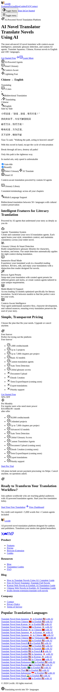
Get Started (30, 11)
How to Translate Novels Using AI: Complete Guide (30, 580)
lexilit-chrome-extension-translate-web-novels (27, 590)
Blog (17, 6)
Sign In (21, 11)
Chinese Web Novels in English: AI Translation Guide (31, 588)
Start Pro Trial (7, 466)
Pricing (12, 6)
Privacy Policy (13, 604)
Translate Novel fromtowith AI (27, 619)
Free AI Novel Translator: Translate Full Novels (28, 583)
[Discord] (5, 534)
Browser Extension (15, 550)
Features (5, 6)
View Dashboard (36, 507)
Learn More (28, 58)
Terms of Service (14, 607)
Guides (23, 6)
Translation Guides (15, 567)
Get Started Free (8, 58)
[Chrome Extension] (12, 534)
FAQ (28, 6)
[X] (2, 534)
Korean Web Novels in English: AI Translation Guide (31, 585)
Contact (34, 6)
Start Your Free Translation (13, 507)
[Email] (8, 534)
